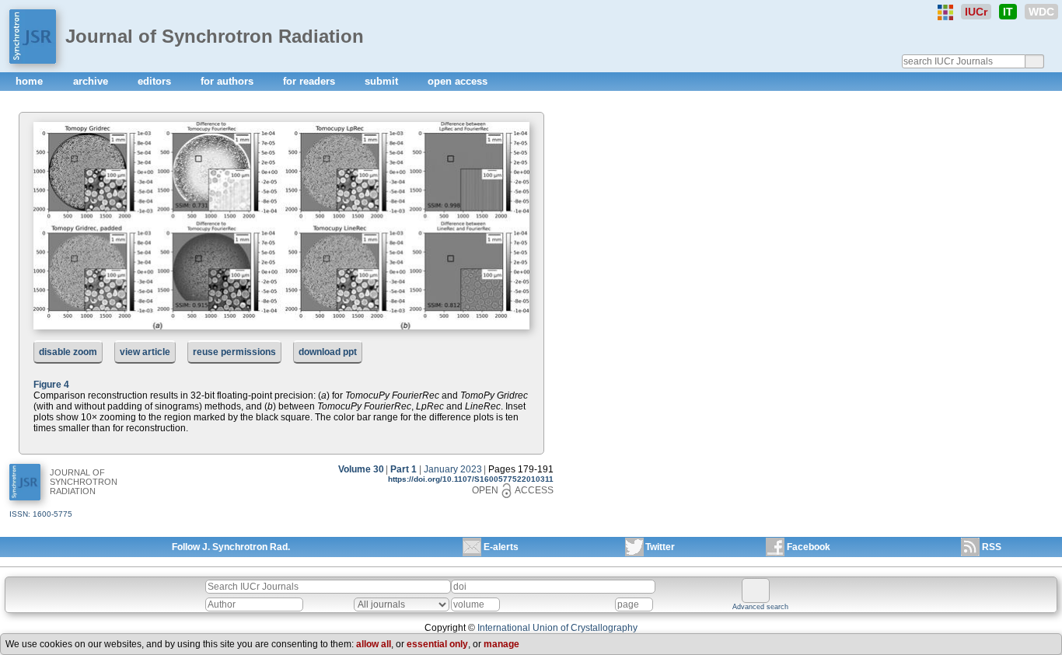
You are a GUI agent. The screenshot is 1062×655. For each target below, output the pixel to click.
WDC (1041, 11)
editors (156, 81)
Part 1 (403, 469)
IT (1008, 11)
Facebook (808, 547)
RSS (991, 547)
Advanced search (760, 607)
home (31, 81)
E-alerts (501, 547)
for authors (229, 81)
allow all (373, 644)
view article (145, 352)
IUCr (976, 11)
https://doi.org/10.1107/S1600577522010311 (471, 479)
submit (383, 81)
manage (501, 644)
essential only (437, 644)
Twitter (660, 547)
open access (457, 81)
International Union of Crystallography (557, 627)
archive (92, 81)
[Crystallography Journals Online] (945, 12)
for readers (310, 81)
